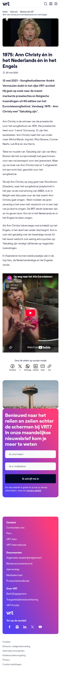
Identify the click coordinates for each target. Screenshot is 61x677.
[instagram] (17, 627)
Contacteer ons (15, 527)
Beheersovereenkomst (19, 563)
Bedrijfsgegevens (16, 593)
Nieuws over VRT (27, 11)
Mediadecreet (14, 575)
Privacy (6, 659)
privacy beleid (34, 490)
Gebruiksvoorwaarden (14, 650)
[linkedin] (25, 627)
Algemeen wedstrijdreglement (24, 557)
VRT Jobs (11, 539)
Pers (8, 533)
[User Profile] (50, 3)
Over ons (13, 11)
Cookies (6, 641)
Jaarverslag (12, 569)
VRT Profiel (12, 605)
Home (5, 11)
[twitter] (32, 627)
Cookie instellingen (12, 664)
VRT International (16, 544)
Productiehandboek (17, 580)
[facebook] (9, 627)
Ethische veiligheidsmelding (16, 646)
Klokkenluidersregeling (14, 655)
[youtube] (40, 627)
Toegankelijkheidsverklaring (22, 599)
